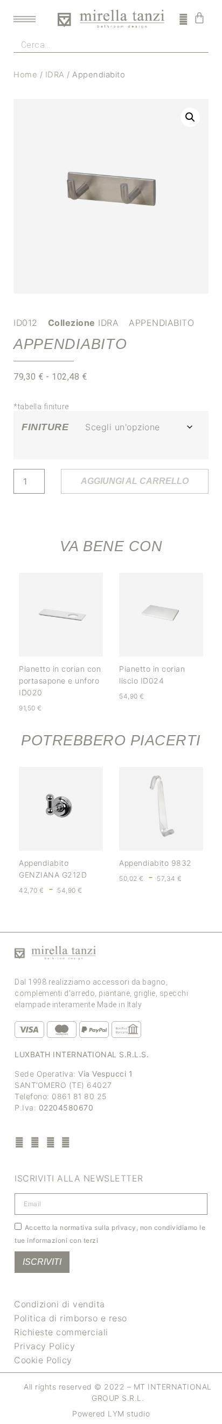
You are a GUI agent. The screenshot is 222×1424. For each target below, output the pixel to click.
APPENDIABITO (161, 322)
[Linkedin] (66, 1142)
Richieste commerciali (61, 1332)
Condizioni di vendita (59, 1304)
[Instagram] (35, 1142)
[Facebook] (20, 1142)
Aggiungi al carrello (135, 481)
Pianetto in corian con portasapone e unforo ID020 (60, 680)
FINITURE (45, 427)
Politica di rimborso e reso (70, 1318)
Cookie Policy (43, 1360)
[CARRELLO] (200, 18)
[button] (190, 117)
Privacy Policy (44, 1346)
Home (25, 75)
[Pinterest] (50, 1142)
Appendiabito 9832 (155, 862)
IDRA (55, 75)
